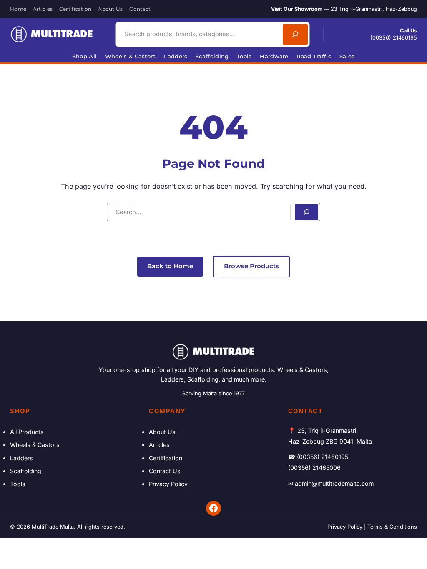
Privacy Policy (168, 483)
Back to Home (170, 266)
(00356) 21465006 (314, 467)
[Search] (295, 34)
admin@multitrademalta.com (334, 483)
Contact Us (165, 470)
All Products (27, 431)
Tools (17, 483)
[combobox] (198, 34)
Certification (165, 458)
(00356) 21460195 (393, 38)
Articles (159, 444)
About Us (162, 431)
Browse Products (251, 266)
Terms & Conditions (392, 527)
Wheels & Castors (35, 444)
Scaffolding (25, 470)
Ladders (21, 458)
